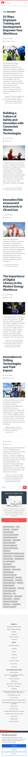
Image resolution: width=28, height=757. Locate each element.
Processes (21, 588)
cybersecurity (8, 342)
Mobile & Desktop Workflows (14, 629)
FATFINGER (9, 38)
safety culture (18, 189)
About (14, 642)
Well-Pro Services (14, 672)
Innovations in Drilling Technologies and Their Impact (12, 363)
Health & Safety (7, 556)
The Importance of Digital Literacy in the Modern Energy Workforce (13, 282)
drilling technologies (10, 427)
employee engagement (18, 96)
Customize (14, 749)
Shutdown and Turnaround (10, 601)
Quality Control (7, 593)
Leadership (14, 648)
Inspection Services (14, 721)
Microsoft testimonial (14, 678)
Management (7, 569)
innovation (7, 99)
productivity (8, 101)
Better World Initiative (14, 645)
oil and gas (13, 264)
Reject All (14, 753)
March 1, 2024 (8, 297)
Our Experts (14, 654)
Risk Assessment (7, 596)
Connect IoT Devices (14, 636)
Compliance (14, 529)
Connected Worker (8, 532)
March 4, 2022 (8, 444)
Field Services (14, 716)
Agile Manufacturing (8, 527)
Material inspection (8, 572)
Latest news (14, 657)
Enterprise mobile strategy (10, 548)
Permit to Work (14, 697)
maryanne (8, 441)
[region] (14, 745)
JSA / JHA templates (9, 561)
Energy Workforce (17, 343)
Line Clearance (7, 564)
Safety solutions (7, 599)
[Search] (25, 487)
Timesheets (14, 688)
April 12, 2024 (8, 141)
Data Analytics (7, 540)
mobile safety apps (8, 577)
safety (12, 189)
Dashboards (14, 634)
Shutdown (16, 599)
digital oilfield (16, 540)
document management (10, 545)
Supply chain (6, 604)
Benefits (14, 624)
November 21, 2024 (10, 41)
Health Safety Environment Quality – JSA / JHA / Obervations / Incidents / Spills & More (14, 692)
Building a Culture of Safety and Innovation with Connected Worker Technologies (13, 123)
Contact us (14, 666)
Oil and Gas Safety (8, 580)
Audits (17, 527)
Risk (14, 593)
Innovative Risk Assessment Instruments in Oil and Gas (13, 205)
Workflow (14, 631)
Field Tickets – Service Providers (14, 683)
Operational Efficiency (9, 583)
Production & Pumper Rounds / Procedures (14, 711)
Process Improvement (9, 591)
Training (18, 347)
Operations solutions (8, 585)
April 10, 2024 (8, 217)
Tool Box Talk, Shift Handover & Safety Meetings (14, 700)
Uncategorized (16, 604)
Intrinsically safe (19, 559)
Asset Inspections (14, 708)
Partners (14, 651)
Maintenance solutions (9, 567)
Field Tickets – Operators (14, 686)
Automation (6, 529)
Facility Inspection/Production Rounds (13, 553)
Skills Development (16, 345)
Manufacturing (16, 569)
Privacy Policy (14, 663)
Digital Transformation (9, 543)
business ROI (8, 96)
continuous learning (17, 340)
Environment (6, 551)
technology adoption (10, 347)
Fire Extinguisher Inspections (14, 695)
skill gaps (13, 101)
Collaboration (8, 340)
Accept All (14, 745)
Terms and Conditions (14, 660)
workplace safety (17, 103)
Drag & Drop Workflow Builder (14, 626)
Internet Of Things (8, 559)
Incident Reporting (19, 556)
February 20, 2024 (9, 378)
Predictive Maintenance (9, 588)
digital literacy (16, 342)
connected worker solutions (10, 535)
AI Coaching (14, 639)
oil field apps (18, 580)
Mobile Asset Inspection (9, 575)
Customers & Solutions (14, 670)
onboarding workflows (16, 99)
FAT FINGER (18, 98)
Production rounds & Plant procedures (14, 713)
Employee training (9, 98)
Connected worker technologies (13, 188)
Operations (20, 583)
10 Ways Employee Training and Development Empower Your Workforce (12, 25)
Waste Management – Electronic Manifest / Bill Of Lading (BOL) (14, 703)
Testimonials (14, 681)
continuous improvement (10, 537)
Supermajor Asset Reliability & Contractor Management (14, 675)
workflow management (9, 607)
